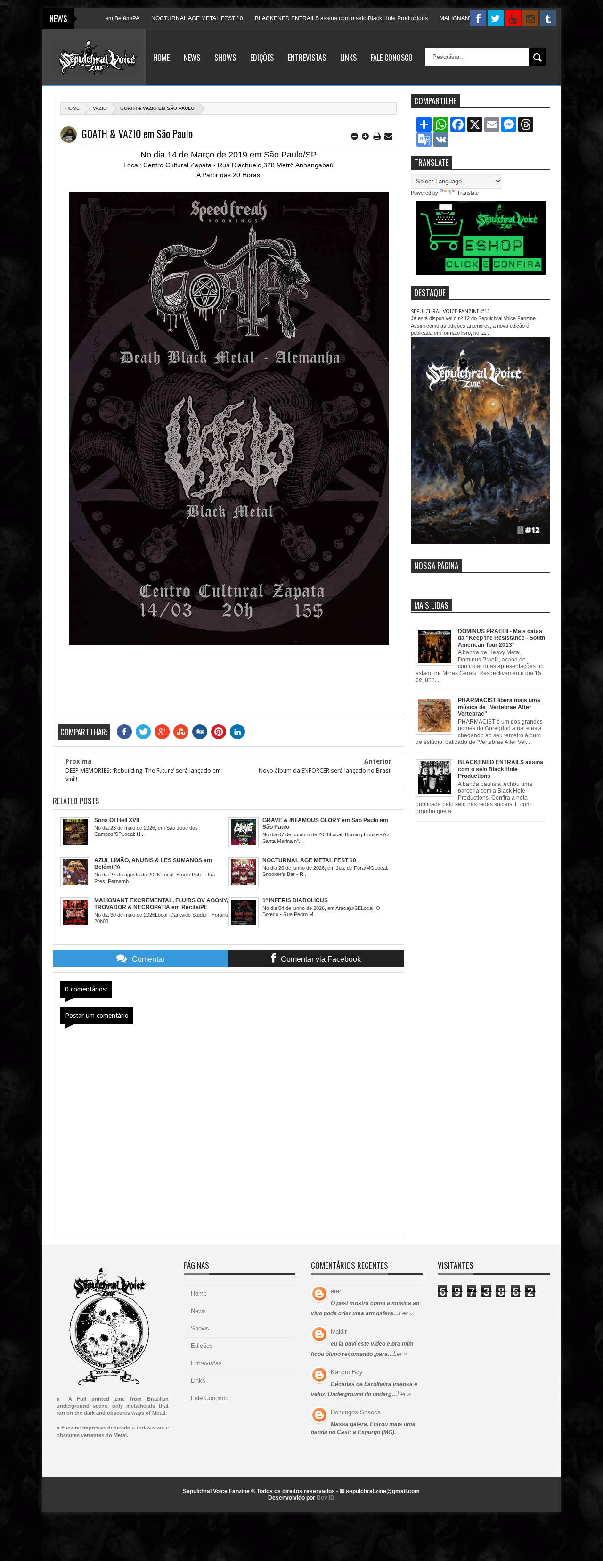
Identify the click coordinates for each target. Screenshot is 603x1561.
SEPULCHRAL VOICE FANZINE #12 (450, 311)
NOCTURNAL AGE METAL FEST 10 (164, 18)
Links (348, 57)
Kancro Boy (347, 1372)
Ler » (406, 1313)
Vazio (100, 108)
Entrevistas (307, 57)
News (192, 57)
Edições (262, 57)
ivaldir (339, 1331)
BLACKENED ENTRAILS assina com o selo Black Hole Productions (307, 18)
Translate (468, 193)
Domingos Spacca (356, 1412)
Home (161, 57)
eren (336, 1291)
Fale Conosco (392, 57)
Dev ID (325, 1498)
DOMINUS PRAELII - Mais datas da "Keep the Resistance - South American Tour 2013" (501, 638)
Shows (225, 57)
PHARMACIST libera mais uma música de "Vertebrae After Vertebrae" (499, 707)
